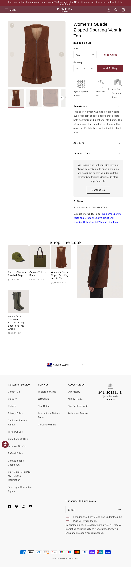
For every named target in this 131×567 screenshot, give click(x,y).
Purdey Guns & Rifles (40, 286)
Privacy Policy (56, 314)
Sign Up (65, 323)
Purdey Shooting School (42, 295)
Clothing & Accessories (41, 291)
